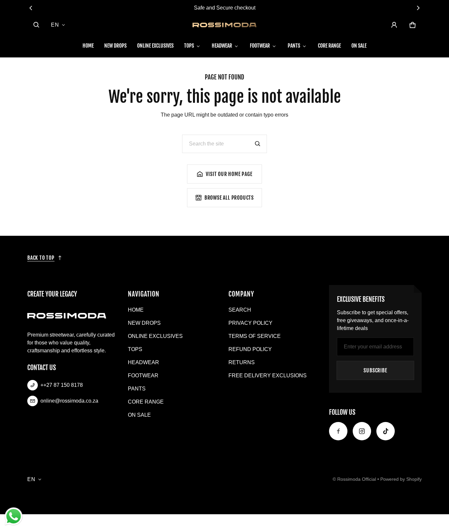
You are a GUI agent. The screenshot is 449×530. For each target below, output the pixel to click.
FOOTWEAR (260, 45)
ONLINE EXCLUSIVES (155, 45)
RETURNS (241, 362)
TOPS (189, 45)
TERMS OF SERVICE (254, 336)
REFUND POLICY (250, 349)
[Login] (394, 25)
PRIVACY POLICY (250, 323)
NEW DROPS (115, 45)
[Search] (257, 144)
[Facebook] (338, 431)
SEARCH (239, 310)
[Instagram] (362, 431)
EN (55, 25)
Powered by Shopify (401, 479)
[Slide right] (418, 8)
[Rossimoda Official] (224, 25)
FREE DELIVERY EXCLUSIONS (267, 375)
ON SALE (358, 45)
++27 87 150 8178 (61, 385)
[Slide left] (31, 8)
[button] (36, 25)
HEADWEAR (222, 45)
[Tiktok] (385, 431)
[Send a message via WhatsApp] (13, 516)
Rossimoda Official (356, 479)
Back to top (41, 257)
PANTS (294, 45)
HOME (88, 45)
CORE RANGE (329, 45)
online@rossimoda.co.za (69, 401)
